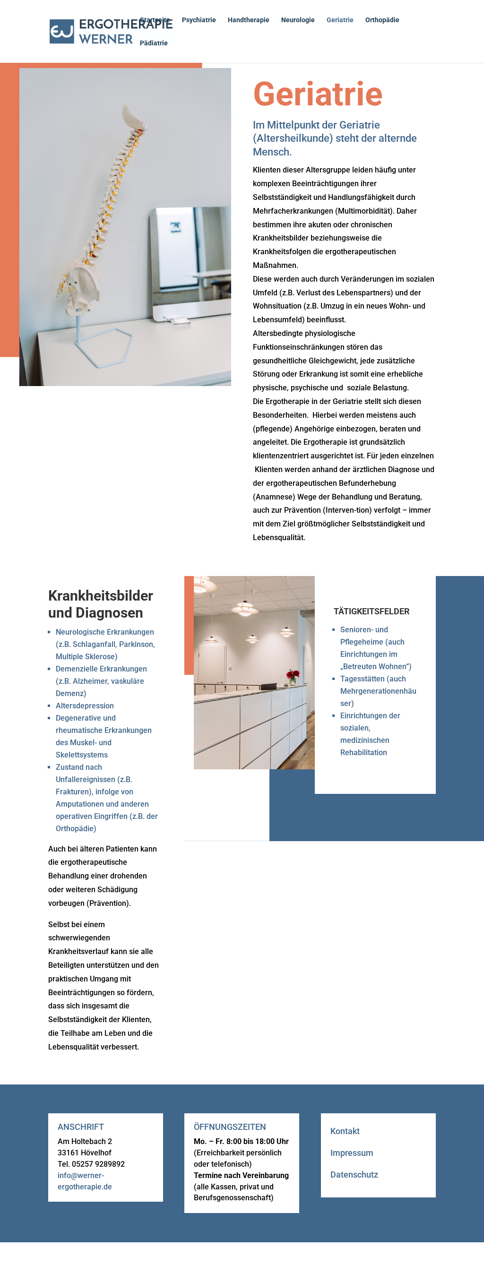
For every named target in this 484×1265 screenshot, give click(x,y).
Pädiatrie (154, 43)
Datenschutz (354, 1174)
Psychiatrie (199, 20)
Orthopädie (382, 20)
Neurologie (298, 20)
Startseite (155, 20)
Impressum (351, 1153)
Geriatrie (340, 20)
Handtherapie (248, 20)
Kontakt (345, 1131)
